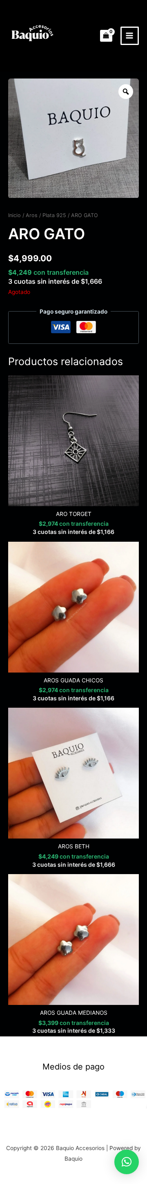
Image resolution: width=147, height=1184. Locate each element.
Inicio (14, 215)
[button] (126, 1162)
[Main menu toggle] (129, 36)
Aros (32, 215)
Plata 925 (54, 215)
